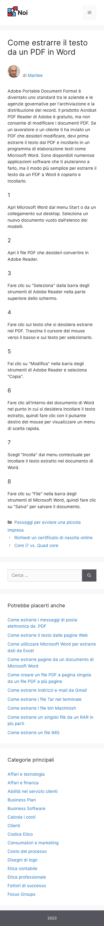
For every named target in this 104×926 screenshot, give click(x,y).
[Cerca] (89, 575)
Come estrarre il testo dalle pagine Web (48, 635)
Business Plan (22, 799)
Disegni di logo (22, 859)
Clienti (14, 825)
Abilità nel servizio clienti (33, 791)
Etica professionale (27, 877)
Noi (23, 12)
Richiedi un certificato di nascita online (53, 537)
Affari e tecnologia (26, 774)
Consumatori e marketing (33, 842)
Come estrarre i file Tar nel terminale (45, 699)
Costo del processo (27, 851)
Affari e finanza (23, 782)
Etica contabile (22, 868)
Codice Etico (20, 834)
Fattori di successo (27, 885)
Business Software (26, 808)
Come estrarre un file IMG (34, 732)
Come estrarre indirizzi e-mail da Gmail (47, 690)
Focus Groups (21, 894)
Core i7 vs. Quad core (36, 545)
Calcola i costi (22, 817)
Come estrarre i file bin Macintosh (42, 708)
